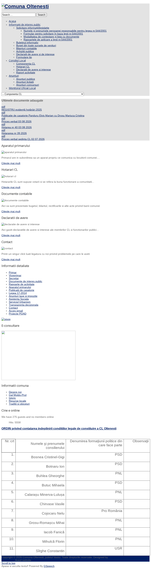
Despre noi (15, 392)
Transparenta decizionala (23, 304)
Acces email (16, 310)
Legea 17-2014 (18, 293)
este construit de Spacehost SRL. (51, 560)
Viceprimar (15, 275)
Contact (13, 307)
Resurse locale (17, 400)
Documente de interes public (25, 281)
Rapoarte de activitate (21, 284)
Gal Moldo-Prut (18, 394)
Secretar (14, 278)
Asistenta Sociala (19, 298)
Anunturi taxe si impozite (23, 296)
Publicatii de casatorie (21, 290)
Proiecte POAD (17, 313)
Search (41, 14)
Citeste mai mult (10, 163)
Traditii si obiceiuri (19, 403)
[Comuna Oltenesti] (25, 6)
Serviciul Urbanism (20, 301)
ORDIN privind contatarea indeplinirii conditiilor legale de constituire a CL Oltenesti (58, 428)
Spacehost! (8, 560)
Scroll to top (8, 563)
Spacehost (115, 557)
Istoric (12, 397)
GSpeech (49, 566)
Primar (13, 272)
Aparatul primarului (20, 287)
